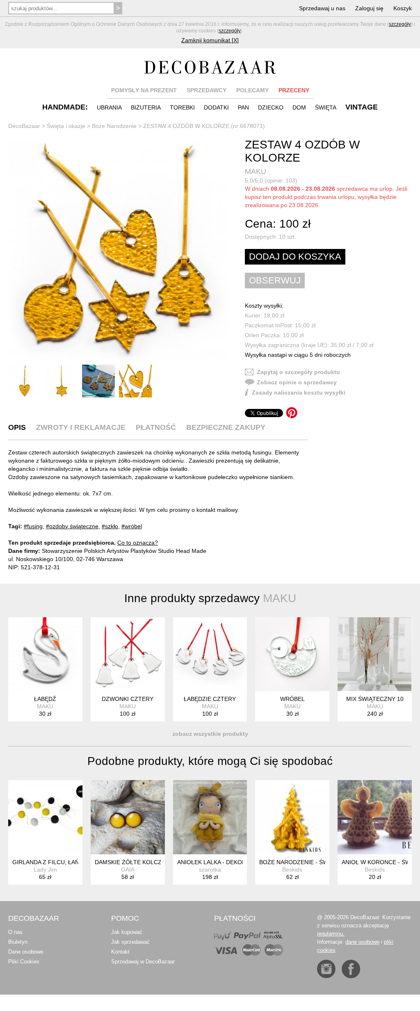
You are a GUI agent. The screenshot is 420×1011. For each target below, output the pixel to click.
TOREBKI (182, 107)
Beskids (292, 869)
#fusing (33, 526)
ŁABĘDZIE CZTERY (210, 699)
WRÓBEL (292, 699)
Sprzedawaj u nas (322, 8)
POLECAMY (252, 90)
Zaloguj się (369, 8)
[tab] (17, 427)
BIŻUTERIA (146, 107)
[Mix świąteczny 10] (375, 654)
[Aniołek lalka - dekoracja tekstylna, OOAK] (210, 817)
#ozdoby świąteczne (72, 526)
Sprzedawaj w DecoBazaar (143, 962)
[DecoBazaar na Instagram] (326, 969)
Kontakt (120, 952)
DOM (299, 107)
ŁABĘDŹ (45, 699)
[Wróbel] (292, 654)
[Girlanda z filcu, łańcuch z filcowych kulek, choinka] (45, 817)
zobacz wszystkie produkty (210, 733)
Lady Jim (45, 869)
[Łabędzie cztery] (210, 654)
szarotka (210, 869)
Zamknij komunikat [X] (210, 40)
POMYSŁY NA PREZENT (144, 90)
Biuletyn (17, 942)
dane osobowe (362, 942)
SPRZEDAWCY (206, 90)
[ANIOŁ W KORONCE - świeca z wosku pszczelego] (375, 817)
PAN (243, 107)
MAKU (255, 171)
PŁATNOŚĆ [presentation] (156, 427)
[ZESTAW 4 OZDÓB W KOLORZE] (118, 250)
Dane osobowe (25, 952)
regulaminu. (331, 934)
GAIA (128, 869)
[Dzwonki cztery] (128, 654)
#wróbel (131, 526)
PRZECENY (293, 90)
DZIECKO (270, 107)
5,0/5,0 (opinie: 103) (271, 180)
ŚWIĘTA (325, 107)
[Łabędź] (45, 654)
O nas (15, 932)
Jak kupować (126, 932)
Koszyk (402, 8)
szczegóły (400, 24)
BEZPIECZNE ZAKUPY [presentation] (225, 427)
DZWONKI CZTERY (127, 699)
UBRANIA (109, 107)
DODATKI (216, 107)
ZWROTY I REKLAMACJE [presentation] (81, 427)
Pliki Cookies (23, 962)
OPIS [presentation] (17, 427)
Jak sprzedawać (130, 942)
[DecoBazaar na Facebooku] (351, 969)
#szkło (110, 526)
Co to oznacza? (137, 542)
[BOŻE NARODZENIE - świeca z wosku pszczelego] (292, 817)
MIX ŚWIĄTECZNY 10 (375, 699)
